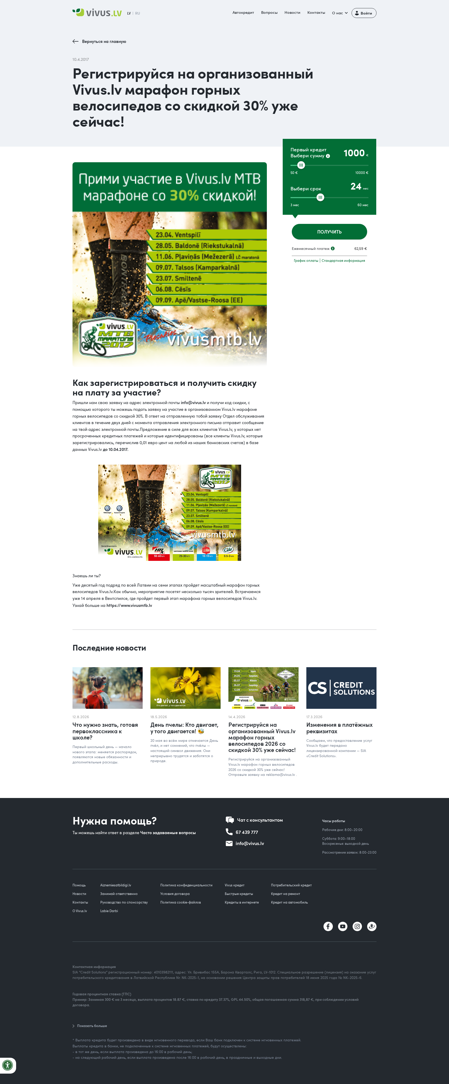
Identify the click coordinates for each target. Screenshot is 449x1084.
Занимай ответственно (119, 893)
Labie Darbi (109, 910)
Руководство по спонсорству (124, 902)
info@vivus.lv (193, 402)
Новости (292, 12)
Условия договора (175, 893)
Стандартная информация (343, 260)
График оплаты (306, 260)
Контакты (316, 12)
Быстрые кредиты (239, 893)
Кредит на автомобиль (289, 902)
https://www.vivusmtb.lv (129, 605)
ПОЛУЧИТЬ (329, 231)
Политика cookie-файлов (180, 902)
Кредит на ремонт (285, 893)
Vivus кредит (235, 885)
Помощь (79, 885)
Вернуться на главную (104, 41)
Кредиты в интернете (242, 902)
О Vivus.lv (79, 910)
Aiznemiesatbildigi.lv (115, 885)
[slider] (301, 165)
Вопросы (269, 12)
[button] (339, 13)
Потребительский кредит (291, 885)
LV (129, 13)
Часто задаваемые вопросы (168, 832)
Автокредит (243, 12)
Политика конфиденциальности (186, 885)
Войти (366, 13)
